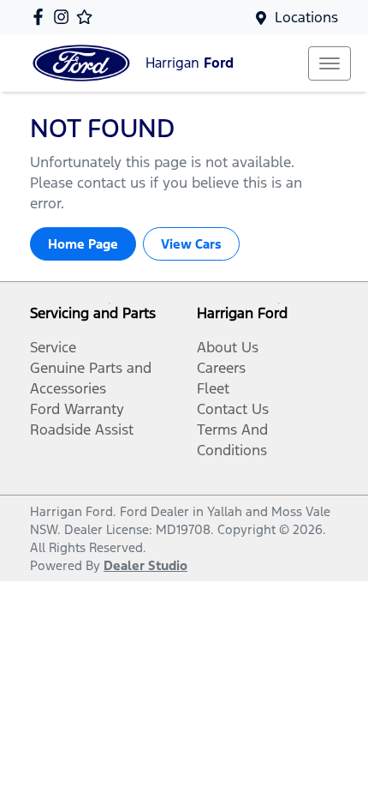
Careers (221, 367)
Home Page (83, 244)
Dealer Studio (145, 565)
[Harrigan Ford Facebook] (41, 17)
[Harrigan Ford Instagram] (64, 17)
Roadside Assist (82, 429)
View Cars (191, 244)
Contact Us (233, 409)
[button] (329, 63)
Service (53, 347)
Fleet (213, 388)
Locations (306, 17)
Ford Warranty (77, 409)
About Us (227, 347)
